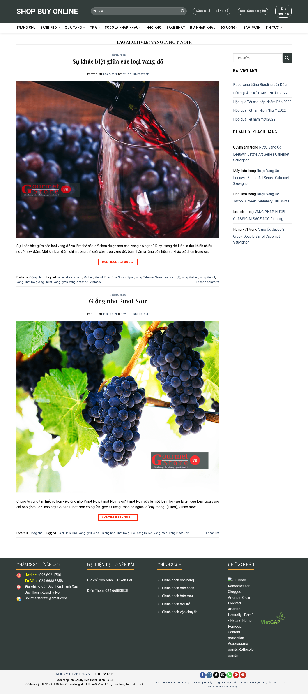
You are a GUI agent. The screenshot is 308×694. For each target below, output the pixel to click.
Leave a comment (207, 282)
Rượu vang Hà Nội (141, 533)
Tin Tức (272, 28)
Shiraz (122, 277)
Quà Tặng (73, 28)
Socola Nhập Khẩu (122, 28)
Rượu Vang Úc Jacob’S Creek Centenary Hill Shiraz (261, 197)
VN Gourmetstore (136, 74)
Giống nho (118, 54)
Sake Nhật (176, 28)
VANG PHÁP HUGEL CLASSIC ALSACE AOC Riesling (259, 215)
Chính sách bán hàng (178, 580)
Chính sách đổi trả (176, 604)
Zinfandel (96, 282)
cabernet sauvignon (69, 277)
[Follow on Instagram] (209, 675)
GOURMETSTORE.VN (73, 674)
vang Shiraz (45, 282)
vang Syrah (61, 282)
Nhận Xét (212, 533)
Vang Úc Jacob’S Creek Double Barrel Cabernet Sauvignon (259, 235)
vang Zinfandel (79, 282)
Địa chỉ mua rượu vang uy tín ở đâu (79, 533)
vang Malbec (190, 277)
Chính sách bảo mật (177, 596)
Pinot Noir (110, 277)
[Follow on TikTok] (216, 675)
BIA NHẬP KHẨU (203, 28)
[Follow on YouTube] (243, 675)
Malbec (88, 277)
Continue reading (118, 262)
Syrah (130, 277)
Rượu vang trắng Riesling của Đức (260, 84)
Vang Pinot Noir (26, 282)
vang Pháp (161, 533)
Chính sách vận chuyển (179, 612)
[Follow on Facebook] (203, 675)
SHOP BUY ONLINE (47, 11)
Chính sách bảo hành (178, 588)
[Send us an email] (223, 675)
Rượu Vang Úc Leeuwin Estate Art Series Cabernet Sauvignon (261, 153)
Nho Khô (154, 28)
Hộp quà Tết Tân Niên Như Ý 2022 (260, 110)
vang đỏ (175, 277)
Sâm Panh (252, 28)
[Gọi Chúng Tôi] (229, 675)
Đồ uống (228, 28)
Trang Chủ (26, 28)
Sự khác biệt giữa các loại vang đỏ (118, 61)
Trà (93, 28)
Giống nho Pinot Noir (118, 301)
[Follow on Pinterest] (236, 675)
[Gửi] (182, 11)
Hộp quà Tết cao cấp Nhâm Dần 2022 (262, 102)
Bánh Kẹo (49, 28)
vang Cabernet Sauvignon (152, 277)
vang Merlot (207, 277)
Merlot (99, 277)
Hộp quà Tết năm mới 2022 (254, 119)
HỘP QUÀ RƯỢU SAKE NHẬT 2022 (260, 93)
